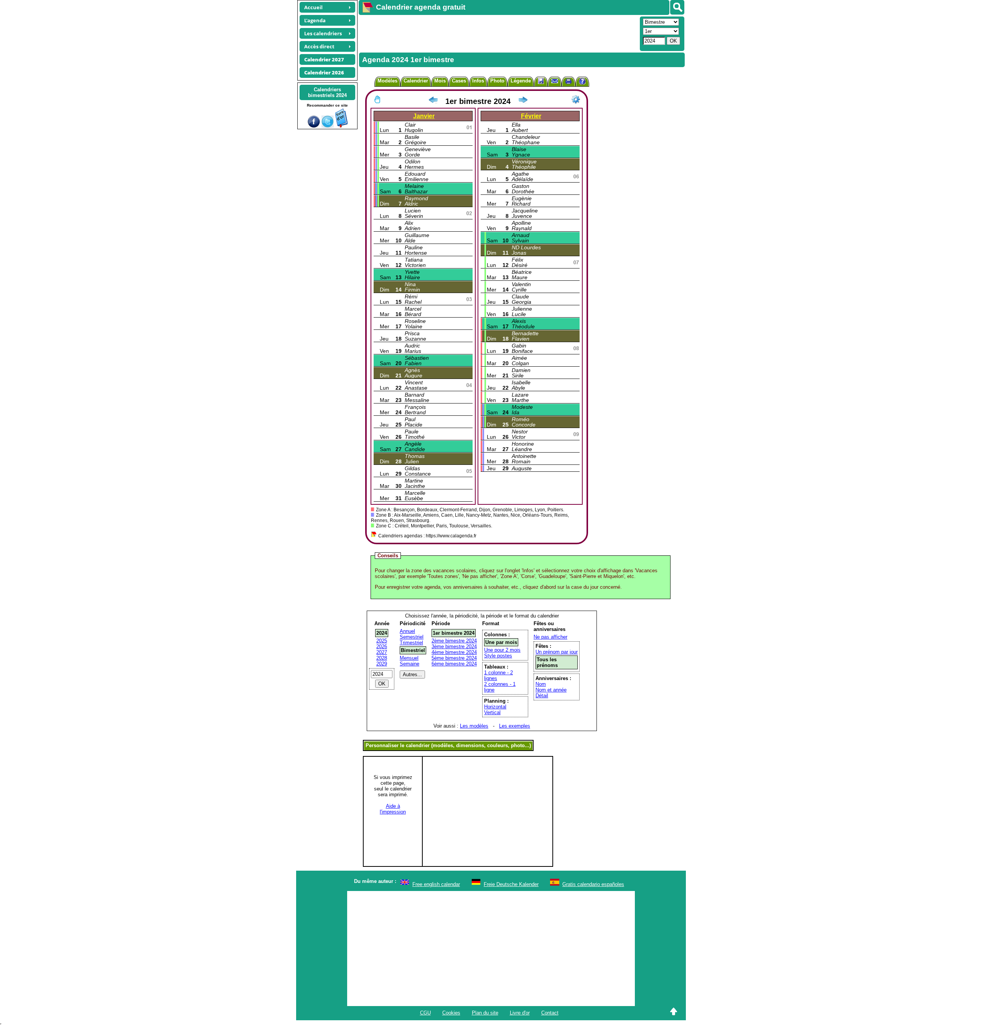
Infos (478, 81)
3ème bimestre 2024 (454, 646)
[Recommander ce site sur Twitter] (327, 126)
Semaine (409, 664)
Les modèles (474, 726)
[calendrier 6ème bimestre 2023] (433, 101)
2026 (381, 646)
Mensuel (409, 658)
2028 (381, 658)
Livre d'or (520, 1013)
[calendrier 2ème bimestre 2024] (522, 101)
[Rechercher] (677, 7)
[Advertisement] (498, 33)
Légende (521, 81)
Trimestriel (411, 643)
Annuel (407, 631)
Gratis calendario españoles (593, 884)
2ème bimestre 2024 (454, 641)
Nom (540, 684)
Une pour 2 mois (502, 650)
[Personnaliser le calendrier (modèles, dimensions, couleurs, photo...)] (575, 99)
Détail (541, 695)
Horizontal (495, 707)
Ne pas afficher (550, 637)
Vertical (492, 712)
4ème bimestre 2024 (454, 652)
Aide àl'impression (393, 809)
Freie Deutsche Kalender (511, 884)
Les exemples (514, 726)
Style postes (498, 656)
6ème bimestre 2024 (454, 664)
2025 (381, 641)
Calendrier (416, 81)
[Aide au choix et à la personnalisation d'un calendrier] (582, 82)
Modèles (387, 81)
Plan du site (485, 1013)
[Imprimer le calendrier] (568, 82)
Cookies (451, 1013)
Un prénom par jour (556, 652)
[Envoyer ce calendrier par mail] (555, 80)
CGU (425, 1013)
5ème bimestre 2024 (454, 658)
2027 (381, 652)
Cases (459, 81)
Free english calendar (436, 884)
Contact (550, 1013)
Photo (497, 81)
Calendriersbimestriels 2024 (327, 92)
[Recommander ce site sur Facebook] (314, 126)
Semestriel (411, 637)
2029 (381, 664)
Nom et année (551, 690)
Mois (440, 81)
